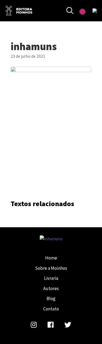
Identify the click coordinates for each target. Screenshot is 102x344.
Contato (51, 309)
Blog (51, 298)
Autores (51, 288)
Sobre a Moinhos (51, 268)
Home (51, 258)
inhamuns (18, 10)
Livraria (51, 278)
